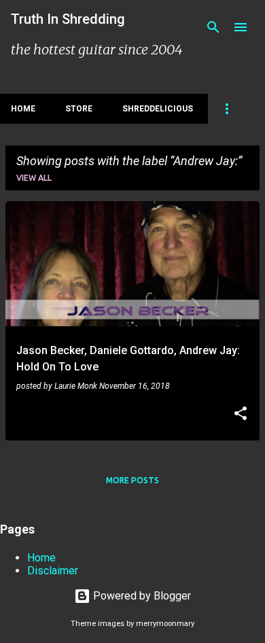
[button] (240, 414)
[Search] (213, 27)
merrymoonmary (165, 623)
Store (78, 109)
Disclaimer (52, 570)
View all (34, 177)
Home (23, 109)
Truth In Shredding (68, 19)
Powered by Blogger (140, 595)
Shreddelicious (157, 109)
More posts (132, 480)
